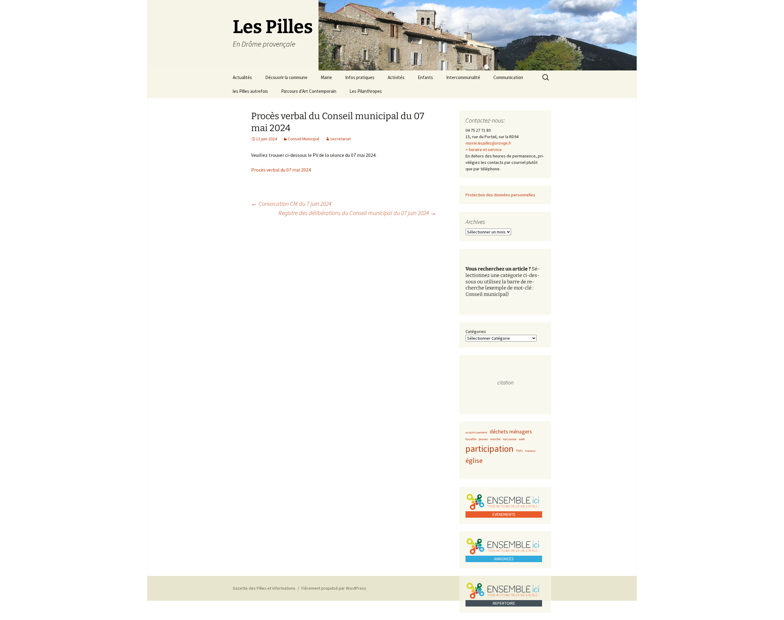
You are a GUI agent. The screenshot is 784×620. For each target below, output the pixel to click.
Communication (508, 77)
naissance (509, 439)
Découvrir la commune (286, 77)
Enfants (425, 77)
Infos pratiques (360, 77)
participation (490, 448)
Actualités (242, 77)
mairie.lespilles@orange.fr (488, 143)
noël (522, 439)
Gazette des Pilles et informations (264, 588)
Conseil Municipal (303, 139)
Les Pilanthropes (365, 91)
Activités (396, 77)
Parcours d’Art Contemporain (308, 91)
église (474, 460)
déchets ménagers (511, 431)
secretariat (340, 139)
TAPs (519, 451)
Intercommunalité (463, 77)
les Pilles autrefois (250, 91)
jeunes (483, 439)
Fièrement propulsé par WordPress (333, 588)
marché (495, 439)
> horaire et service (484, 149)
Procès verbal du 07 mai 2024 (281, 170)
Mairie (326, 77)
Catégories (476, 331)
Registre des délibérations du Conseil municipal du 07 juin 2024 (357, 213)
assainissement (476, 432)
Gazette (471, 439)
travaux (530, 451)
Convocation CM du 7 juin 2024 (291, 203)
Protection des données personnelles (500, 195)
